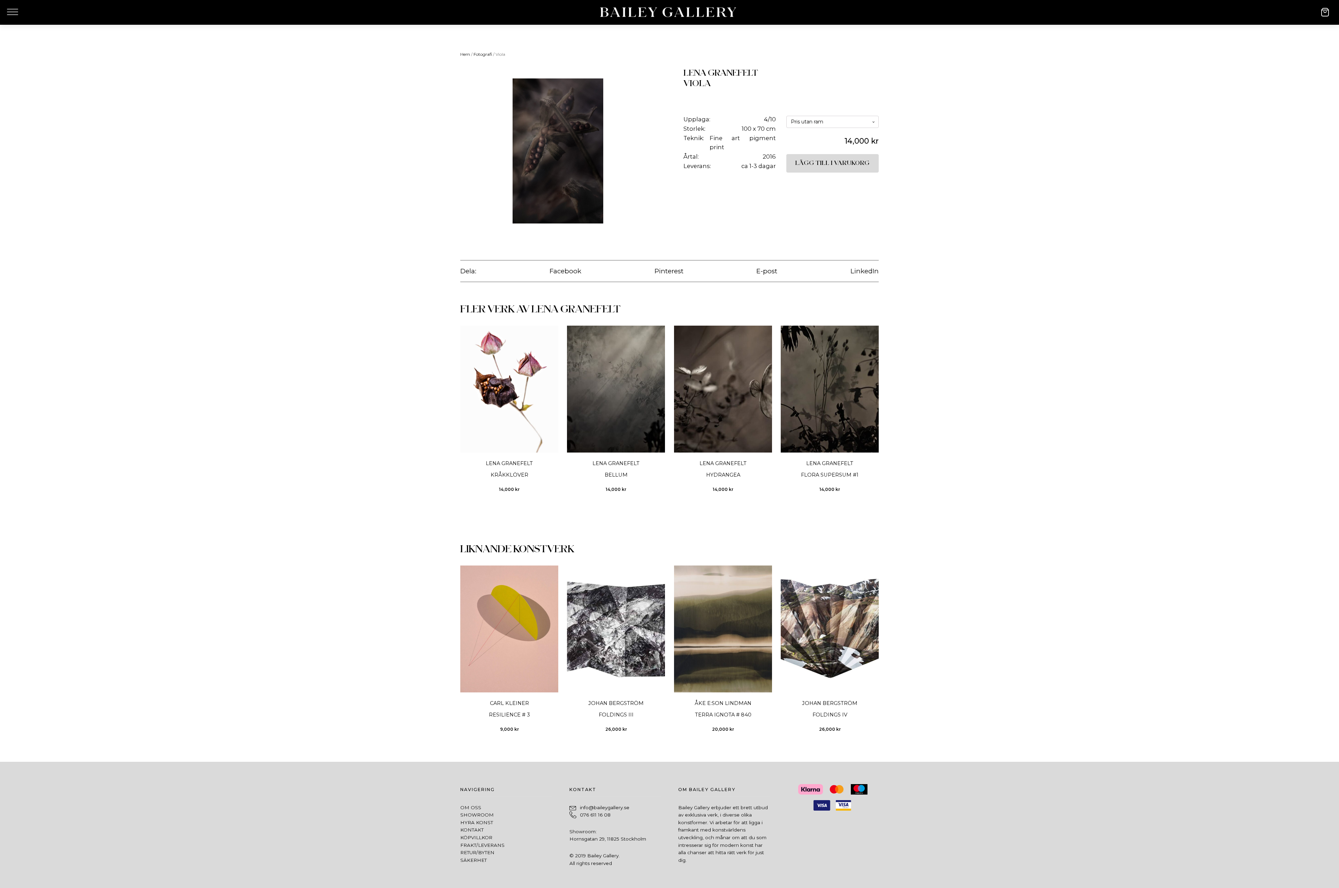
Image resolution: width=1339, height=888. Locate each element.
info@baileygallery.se (604, 807)
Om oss (470, 807)
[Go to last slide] (460, 413)
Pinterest (669, 271)
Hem (465, 54)
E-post (766, 271)
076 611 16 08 (595, 815)
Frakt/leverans (482, 845)
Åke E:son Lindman (723, 703)
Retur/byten (477, 852)
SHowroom (477, 815)
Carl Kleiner (509, 703)
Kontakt (472, 830)
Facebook (565, 271)
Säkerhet (473, 860)
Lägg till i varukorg (832, 163)
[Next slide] (878, 413)
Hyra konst (476, 822)
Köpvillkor (476, 837)
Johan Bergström (616, 703)
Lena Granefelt (720, 73)
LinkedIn (864, 271)
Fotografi (483, 54)
